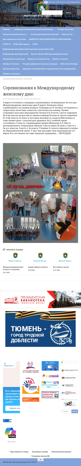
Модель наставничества (38, 59)
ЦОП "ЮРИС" (32, 462)
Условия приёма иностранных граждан (40, 64)
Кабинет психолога (11, 74)
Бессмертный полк (11, 69)
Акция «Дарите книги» (38, 267)
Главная (6, 29)
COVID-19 (7, 44)
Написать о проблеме (17, 408)
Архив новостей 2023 (12, 79)
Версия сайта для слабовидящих (64, 2)
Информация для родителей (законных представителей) (28, 49)
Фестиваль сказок (61, 267)
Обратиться (67, 34)
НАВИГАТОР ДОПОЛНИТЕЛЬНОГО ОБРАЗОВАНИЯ (50, 39)
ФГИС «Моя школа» (21, 44)
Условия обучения (65, 29)
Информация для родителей (15, 54)
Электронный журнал (61, 452)
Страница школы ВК (40, 456)
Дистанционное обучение (14, 39)
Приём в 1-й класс (60, 59)
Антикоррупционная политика (45, 34)
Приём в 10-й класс (11, 64)
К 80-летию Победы (69, 64)
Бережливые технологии (14, 59)
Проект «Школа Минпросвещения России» (49, 54)
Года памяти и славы (19, 452)
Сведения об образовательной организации (33, 29)
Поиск (39, 4)
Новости (28, 79)
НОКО (35, 44)
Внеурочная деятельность (14, 34)
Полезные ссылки (40, 452)
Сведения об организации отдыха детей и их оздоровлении (48, 69)
